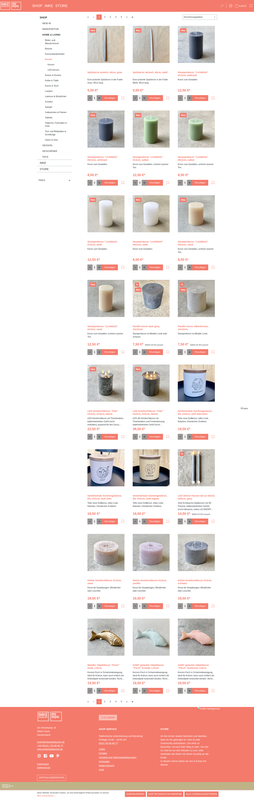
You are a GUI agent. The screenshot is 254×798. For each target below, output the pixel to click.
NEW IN (46, 23)
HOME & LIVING (51, 34)
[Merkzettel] (251, 6)
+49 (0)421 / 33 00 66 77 (50, 745)
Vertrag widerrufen (51, 778)
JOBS (102, 749)
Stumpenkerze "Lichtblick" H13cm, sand (102, 328)
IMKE (43, 162)
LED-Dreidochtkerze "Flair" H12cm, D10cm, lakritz (102, 412)
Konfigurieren (135, 794)
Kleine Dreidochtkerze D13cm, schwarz (195, 582)
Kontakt (103, 753)
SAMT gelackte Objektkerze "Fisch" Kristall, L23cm (148, 666)
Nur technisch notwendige (165, 794)
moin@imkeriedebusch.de (51, 742)
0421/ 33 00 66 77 (108, 743)
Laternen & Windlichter (55, 96)
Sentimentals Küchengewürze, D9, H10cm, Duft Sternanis (195, 412)
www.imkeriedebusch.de (50, 749)
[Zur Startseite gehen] (11, 5)
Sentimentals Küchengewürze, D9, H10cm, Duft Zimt (104, 497)
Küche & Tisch (52, 86)
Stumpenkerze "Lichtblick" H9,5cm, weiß (148, 243)
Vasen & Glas (51, 140)
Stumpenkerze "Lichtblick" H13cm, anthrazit (193, 74)
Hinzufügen (109, 98)
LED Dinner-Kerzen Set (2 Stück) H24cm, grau (196, 497)
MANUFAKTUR (50, 29)
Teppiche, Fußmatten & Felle (56, 124)
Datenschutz (43, 767)
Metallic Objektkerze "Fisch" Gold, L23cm (103, 666)
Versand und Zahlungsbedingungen (117, 757)
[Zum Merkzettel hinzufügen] (122, 98)
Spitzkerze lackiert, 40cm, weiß (150, 72)
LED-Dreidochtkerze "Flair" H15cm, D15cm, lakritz (148, 412)
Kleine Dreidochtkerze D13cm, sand (104, 582)
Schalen (49, 102)
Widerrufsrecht (106, 765)
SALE (45, 156)
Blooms (48, 49)
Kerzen (48, 59)
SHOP (43, 17)
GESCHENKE (49, 151)
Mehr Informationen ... (46, 795)
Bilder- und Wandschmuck (52, 42)
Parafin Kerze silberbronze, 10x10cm (193, 328)
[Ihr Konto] (231, 6)
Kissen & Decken (53, 75)
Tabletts (48, 117)
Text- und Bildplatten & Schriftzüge (55, 133)
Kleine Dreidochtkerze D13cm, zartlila (150, 582)
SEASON (47, 145)
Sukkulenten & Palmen (56, 112)
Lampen (49, 91)
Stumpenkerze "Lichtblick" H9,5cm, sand (193, 243)
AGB (101, 769)
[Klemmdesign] (7, 786)
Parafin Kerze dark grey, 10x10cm (146, 328)
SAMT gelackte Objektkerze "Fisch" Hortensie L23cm (193, 666)
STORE (44, 169)
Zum (108, 717)
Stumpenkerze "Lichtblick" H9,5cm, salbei (193, 158)
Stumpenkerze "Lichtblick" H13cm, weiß (102, 243)
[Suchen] (222, 6)
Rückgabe (104, 761)
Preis (42, 180)
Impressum (43, 764)
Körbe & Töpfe (52, 80)
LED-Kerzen (53, 70)
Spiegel (48, 107)
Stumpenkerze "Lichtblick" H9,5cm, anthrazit (102, 158)
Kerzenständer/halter (55, 54)
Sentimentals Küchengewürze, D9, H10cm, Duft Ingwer (150, 497)
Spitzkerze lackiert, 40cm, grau (104, 72)
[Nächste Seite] (127, 17)
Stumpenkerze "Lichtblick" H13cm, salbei (148, 158)
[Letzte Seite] (132, 17)
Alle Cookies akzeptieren (201, 794)
